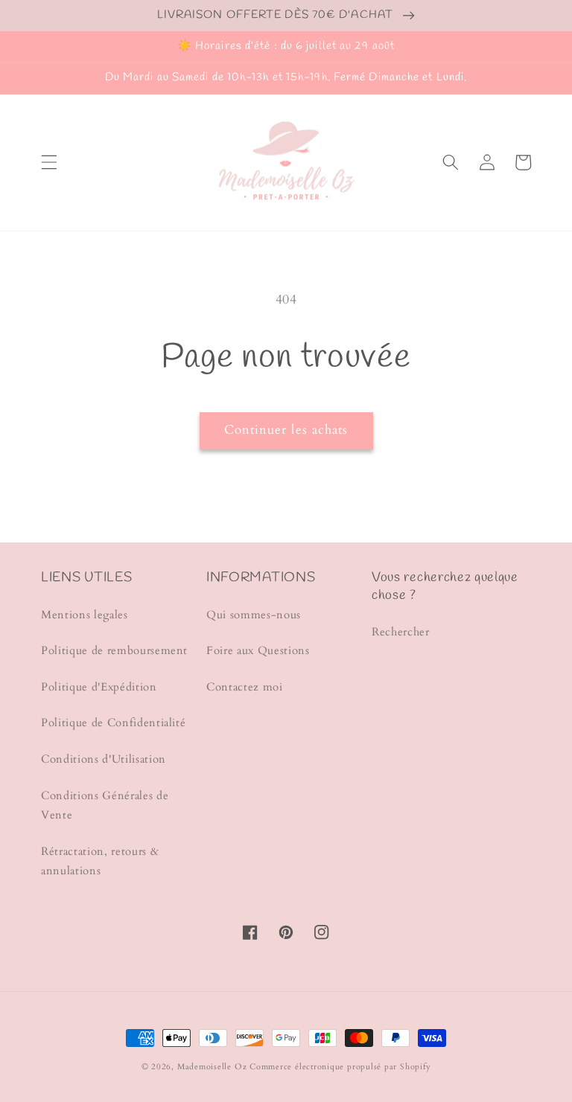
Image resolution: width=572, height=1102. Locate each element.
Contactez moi (244, 687)
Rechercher (401, 632)
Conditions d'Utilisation (103, 759)
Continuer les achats (286, 430)
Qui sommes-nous (253, 615)
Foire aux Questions (258, 651)
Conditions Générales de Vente (104, 806)
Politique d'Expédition (99, 687)
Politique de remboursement (114, 651)
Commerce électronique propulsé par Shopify (340, 1066)
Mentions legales (84, 615)
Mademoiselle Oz (212, 1066)
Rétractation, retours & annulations (100, 862)
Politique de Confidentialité (113, 723)
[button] (49, 162)
